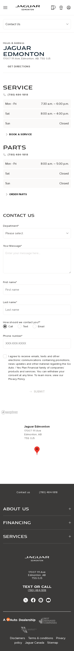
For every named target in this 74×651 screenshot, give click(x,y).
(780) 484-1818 (37, 590)
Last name (10, 302)
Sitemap (52, 643)
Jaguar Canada (34, 643)
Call (10, 326)
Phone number (13, 336)
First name (10, 282)
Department (11, 225)
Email (41, 326)
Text (25, 326)
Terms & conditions (40, 638)
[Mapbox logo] (9, 412)
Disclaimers (17, 638)
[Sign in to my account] (68, 7)
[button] (37, 450)
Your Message (12, 246)
